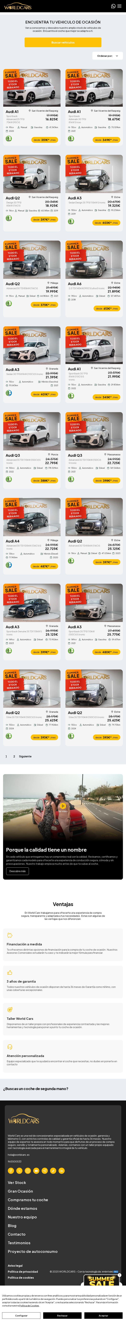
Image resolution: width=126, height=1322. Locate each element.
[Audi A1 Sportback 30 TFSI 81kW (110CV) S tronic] (94, 345)
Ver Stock (17, 1182)
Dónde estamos (22, 1208)
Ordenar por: (105, 55)
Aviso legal (15, 1265)
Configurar (21, 1315)
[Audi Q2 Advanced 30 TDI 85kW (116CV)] (32, 260)
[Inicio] (17, 6)
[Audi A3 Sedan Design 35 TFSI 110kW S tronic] (94, 174)
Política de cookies (21, 1277)
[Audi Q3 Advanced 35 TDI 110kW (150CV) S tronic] (32, 431)
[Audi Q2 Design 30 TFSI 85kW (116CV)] (32, 174)
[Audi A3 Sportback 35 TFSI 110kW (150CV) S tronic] (94, 603)
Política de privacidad (23, 1271)
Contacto (17, 1234)
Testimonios (19, 1242)
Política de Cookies (29, 1305)
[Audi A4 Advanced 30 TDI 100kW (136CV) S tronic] (32, 517)
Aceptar (103, 1315)
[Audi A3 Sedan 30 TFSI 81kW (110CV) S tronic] (32, 345)
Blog (12, 1225)
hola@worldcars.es (19, 1154)
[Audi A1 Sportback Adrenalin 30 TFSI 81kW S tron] (94, 88)
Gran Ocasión (20, 1191)
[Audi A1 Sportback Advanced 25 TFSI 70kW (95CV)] (32, 88)
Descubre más (17, 871)
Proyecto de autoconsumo (33, 1251)
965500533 (14, 1161)
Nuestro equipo (22, 1217)
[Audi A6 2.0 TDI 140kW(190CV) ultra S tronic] (94, 260)
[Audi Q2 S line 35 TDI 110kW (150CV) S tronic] (32, 688)
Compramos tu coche (28, 1199)
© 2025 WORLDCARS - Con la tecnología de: (76, 1271)
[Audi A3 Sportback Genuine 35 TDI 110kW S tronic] (32, 603)
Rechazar (62, 1315)
